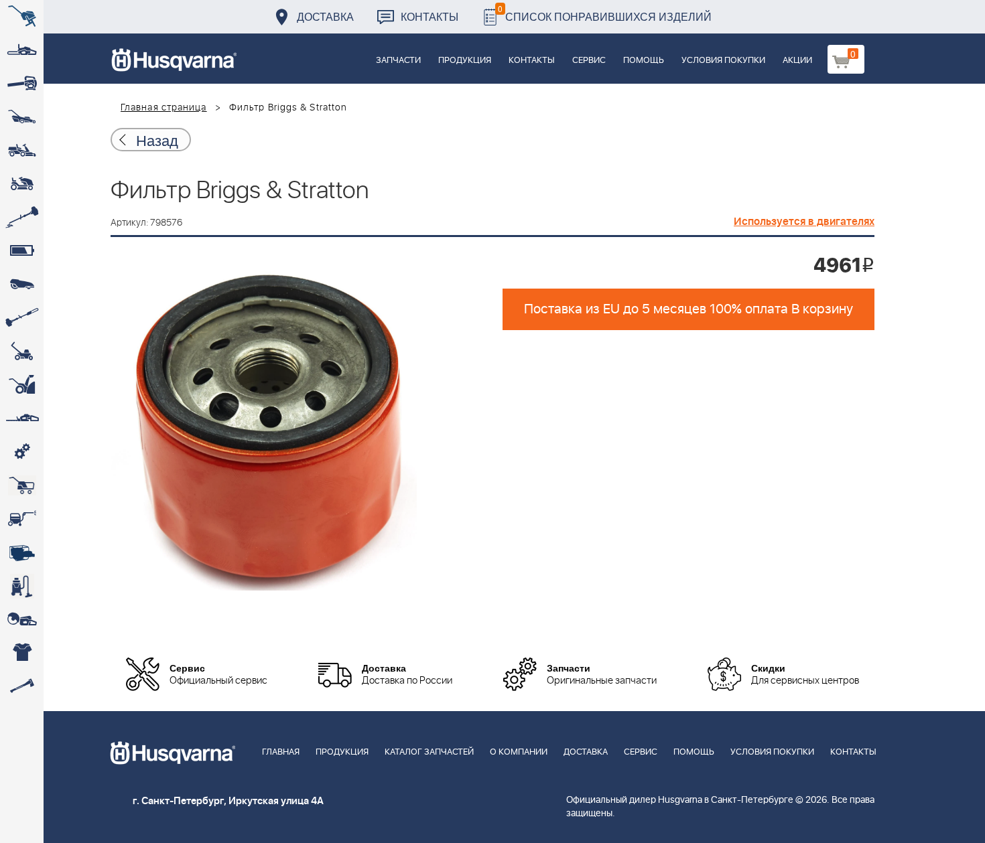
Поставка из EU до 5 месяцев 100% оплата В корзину (688, 309)
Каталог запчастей (429, 752)
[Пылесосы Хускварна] (22, 586)
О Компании (518, 752)
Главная (281, 752)
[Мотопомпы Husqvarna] (22, 552)
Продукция (464, 60)
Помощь (643, 60)
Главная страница (164, 107)
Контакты (429, 16)
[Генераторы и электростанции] (22, 485)
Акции (797, 60)
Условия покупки (723, 60)
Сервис (589, 60)
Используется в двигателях (804, 222)
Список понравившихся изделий (605, 13)
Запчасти (398, 60)
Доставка (325, 16)
